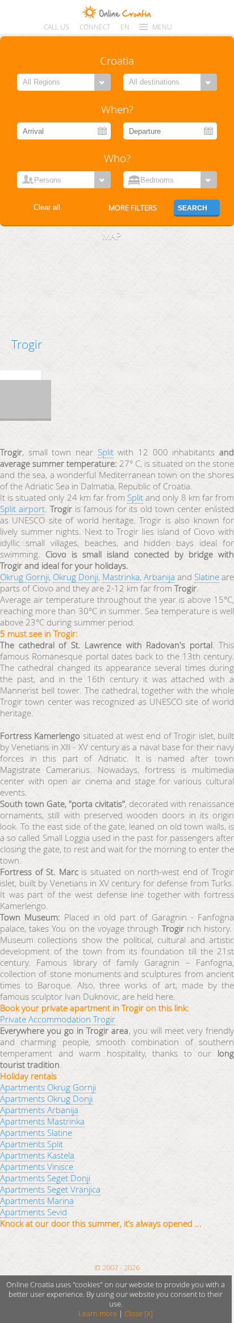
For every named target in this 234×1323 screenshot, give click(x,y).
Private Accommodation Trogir (57, 1019)
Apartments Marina (37, 1200)
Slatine (206, 576)
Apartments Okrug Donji (46, 1098)
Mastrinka (121, 576)
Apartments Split (31, 1143)
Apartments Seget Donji (45, 1177)
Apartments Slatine (36, 1132)
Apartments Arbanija (39, 1109)
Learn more (97, 1313)
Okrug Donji (75, 576)
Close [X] (138, 1313)
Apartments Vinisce (36, 1166)
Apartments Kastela (37, 1155)
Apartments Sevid (33, 1212)
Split (106, 452)
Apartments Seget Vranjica (50, 1189)
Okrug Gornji (24, 576)
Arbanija (159, 576)
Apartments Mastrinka (42, 1121)
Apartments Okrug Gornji (48, 1087)
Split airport (22, 508)
